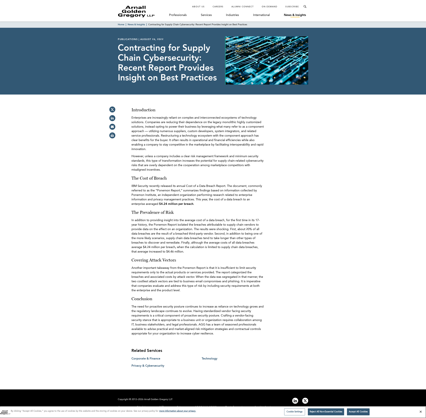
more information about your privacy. (177, 411)
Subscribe (292, 7)
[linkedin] (112, 118)
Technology (209, 358)
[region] (213, 412)
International (261, 15)
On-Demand (269, 7)
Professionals (178, 15)
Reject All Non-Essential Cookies (326, 412)
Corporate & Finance (145, 358)
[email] (112, 127)
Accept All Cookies (358, 412)
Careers (218, 7)
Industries (232, 15)
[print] (112, 135)
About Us (198, 7)
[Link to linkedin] (295, 401)
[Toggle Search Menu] (305, 6)
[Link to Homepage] (142, 11)
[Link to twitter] (305, 401)
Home (121, 24)
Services (206, 15)
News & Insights (295, 15)
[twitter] (112, 109)
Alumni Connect (242, 7)
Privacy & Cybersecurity (147, 365)
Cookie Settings (295, 412)
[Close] (420, 411)
